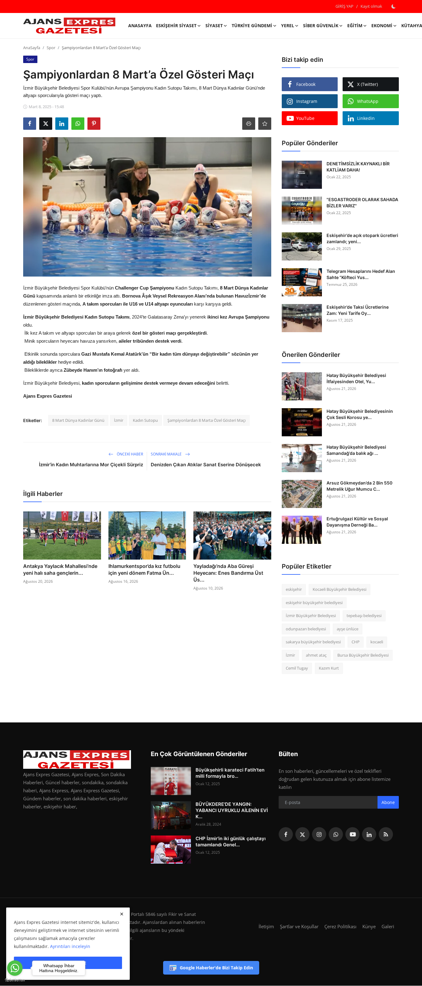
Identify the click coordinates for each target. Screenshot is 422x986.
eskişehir (294, 589)
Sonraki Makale (167, 454)
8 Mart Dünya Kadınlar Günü (78, 420)
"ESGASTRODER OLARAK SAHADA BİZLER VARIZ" (362, 202)
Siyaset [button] (214, 25)
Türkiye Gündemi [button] (252, 25)
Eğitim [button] (354, 25)
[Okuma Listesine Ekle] (264, 123)
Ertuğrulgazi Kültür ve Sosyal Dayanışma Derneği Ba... (357, 521)
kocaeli (376, 642)
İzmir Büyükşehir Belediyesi (311, 615)
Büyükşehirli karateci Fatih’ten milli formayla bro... (230, 773)
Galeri (388, 926)
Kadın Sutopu (145, 420)
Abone (388, 802)
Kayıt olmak (371, 6)
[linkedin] (369, 834)
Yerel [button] (287, 25)
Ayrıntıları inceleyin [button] (70, 946)
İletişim (266, 926)
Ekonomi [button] (381, 25)
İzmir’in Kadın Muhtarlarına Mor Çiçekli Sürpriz (91, 465)
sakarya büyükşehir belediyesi (313, 642)
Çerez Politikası (340, 926)
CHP (356, 642)
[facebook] (286, 834)
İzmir (118, 420)
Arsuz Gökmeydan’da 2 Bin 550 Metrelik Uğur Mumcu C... (359, 486)
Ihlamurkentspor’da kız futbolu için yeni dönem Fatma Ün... (144, 569)
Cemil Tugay (297, 668)
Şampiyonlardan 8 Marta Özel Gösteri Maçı (206, 420)
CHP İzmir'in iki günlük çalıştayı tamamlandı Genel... (231, 842)
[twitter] (302, 834)
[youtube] (352, 834)
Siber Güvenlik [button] (320, 25)
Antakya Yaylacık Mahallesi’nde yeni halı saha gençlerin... (60, 569)
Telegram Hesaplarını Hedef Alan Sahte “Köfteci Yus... (361, 274)
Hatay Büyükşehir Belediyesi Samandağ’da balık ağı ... (356, 450)
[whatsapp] (336, 834)
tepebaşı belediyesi (364, 615)
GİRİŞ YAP (344, 6)
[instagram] (319, 834)
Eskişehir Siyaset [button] (176, 25)
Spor (51, 47)
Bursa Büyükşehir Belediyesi (363, 655)
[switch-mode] (393, 6)
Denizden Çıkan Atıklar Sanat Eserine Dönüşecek (206, 465)
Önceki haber (129, 454)
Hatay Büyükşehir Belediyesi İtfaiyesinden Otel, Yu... (356, 378)
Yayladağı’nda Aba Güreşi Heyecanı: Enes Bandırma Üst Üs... (228, 573)
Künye (369, 926)
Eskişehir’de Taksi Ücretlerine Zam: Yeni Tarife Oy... (358, 310)
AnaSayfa (140, 25)
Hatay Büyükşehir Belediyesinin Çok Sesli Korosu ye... (360, 414)
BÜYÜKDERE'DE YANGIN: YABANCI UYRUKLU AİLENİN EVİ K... (232, 810)
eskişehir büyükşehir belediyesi (314, 602)
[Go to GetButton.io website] (15, 980)
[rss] (386, 834)
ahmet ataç (316, 655)
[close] (122, 914)
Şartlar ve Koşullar (299, 926)
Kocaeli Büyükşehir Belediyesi (339, 589)
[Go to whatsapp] (15, 968)
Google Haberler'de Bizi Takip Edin (216, 968)
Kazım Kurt (329, 668)
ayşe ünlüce (347, 629)
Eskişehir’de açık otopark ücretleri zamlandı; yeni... (362, 238)
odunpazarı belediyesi (306, 629)
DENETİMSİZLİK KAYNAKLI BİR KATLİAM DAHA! (358, 166)
